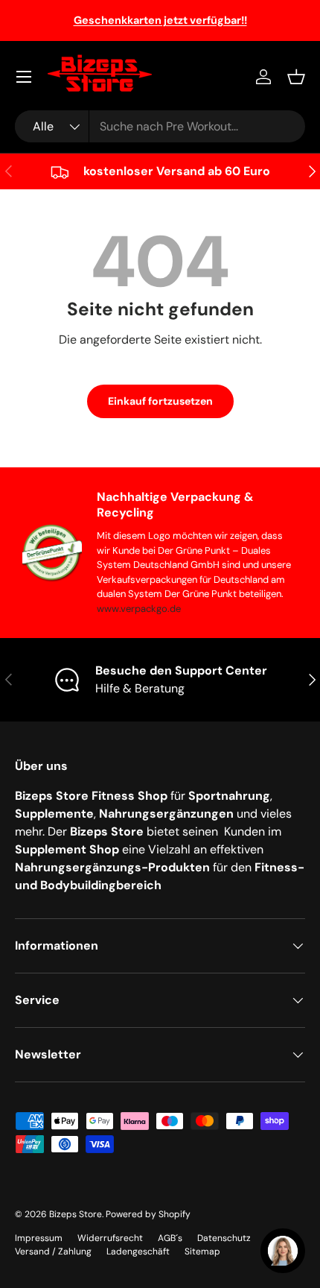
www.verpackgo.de (139, 608)
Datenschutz (224, 1238)
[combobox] (160, 126)
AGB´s (170, 1238)
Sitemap (202, 1251)
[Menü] (23, 76)
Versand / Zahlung (53, 1251)
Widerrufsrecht (110, 1238)
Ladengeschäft (138, 1251)
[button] (296, 76)
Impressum (39, 1238)
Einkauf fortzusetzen (160, 401)
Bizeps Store (75, 1214)
